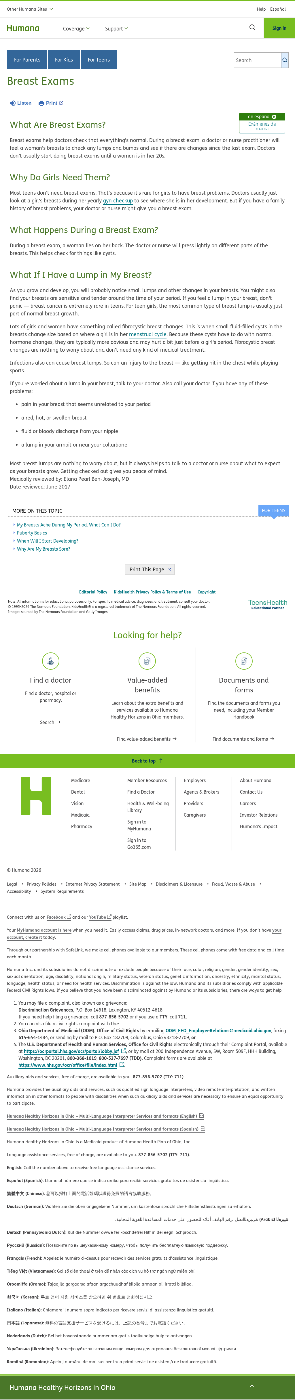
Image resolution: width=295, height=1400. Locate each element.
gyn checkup (118, 200)
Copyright (207, 592)
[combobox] (261, 60)
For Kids (64, 59)
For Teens (99, 59)
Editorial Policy (93, 592)
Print (51, 103)
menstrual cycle (148, 334)
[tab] (273, 510)
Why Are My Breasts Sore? (43, 549)
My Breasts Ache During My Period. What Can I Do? (69, 525)
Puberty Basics (32, 533)
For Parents (27, 59)
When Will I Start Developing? (47, 541)
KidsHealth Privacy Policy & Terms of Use (152, 592)
